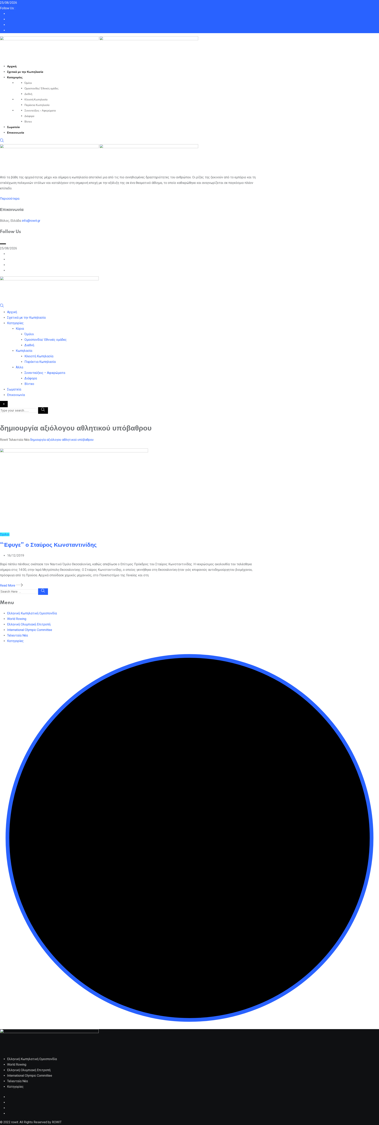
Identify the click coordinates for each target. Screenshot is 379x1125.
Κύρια (20, 328)
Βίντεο (28, 121)
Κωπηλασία (24, 351)
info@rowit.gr (31, 221)
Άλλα (19, 367)
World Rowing (16, 619)
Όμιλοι (28, 83)
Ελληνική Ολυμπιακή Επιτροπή (29, 624)
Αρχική (12, 66)
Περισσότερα (9, 198)
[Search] (2, 141)
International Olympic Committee (29, 630)
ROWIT (57, 1122)
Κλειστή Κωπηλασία (36, 99)
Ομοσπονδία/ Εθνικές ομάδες (41, 88)
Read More (8, 585)
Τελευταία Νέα (17, 635)
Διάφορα (29, 116)
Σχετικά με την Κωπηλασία (25, 72)
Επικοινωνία (15, 132)
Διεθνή (28, 94)
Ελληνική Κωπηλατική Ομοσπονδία (32, 613)
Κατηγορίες (15, 77)
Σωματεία (13, 127)
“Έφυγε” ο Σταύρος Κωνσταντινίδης (48, 545)
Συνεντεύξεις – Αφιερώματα (40, 110)
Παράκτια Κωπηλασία (37, 105)
